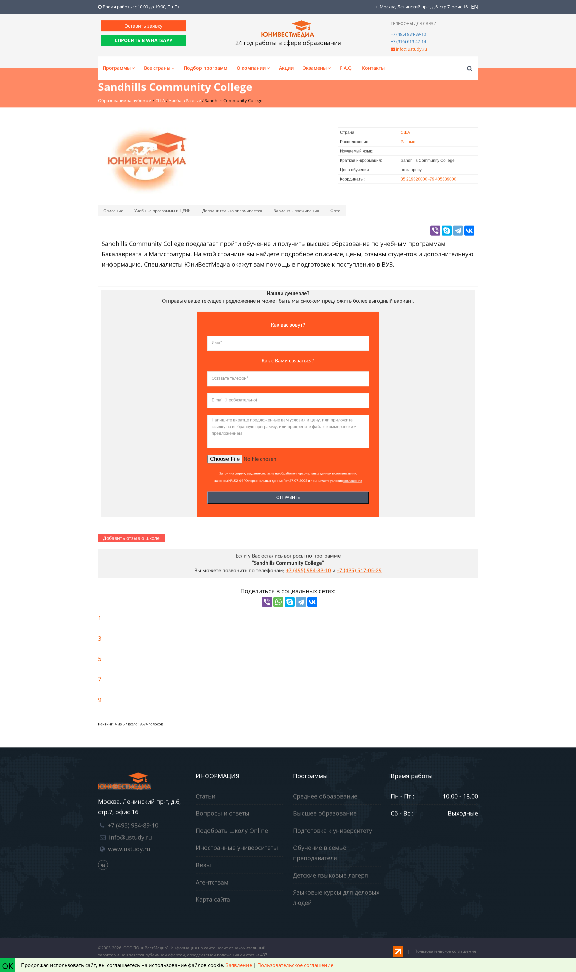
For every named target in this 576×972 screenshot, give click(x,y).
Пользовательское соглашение (445, 951)
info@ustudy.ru (411, 49)
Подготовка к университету (332, 831)
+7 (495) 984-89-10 (408, 34)
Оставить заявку (143, 26)
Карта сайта (213, 899)
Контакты (373, 68)
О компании (251, 68)
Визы (203, 865)
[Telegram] (458, 231)
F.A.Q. (346, 68)
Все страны (157, 68)
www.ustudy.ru (129, 849)
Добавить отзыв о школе (131, 538)
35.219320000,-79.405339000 (428, 179)
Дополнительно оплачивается (232, 211)
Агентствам (212, 882)
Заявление (239, 965)
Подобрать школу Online (232, 831)
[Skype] (447, 231)
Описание (113, 211)
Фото (335, 211)
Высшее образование (325, 813)
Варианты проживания (296, 211)
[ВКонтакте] (469, 231)
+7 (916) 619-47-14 (408, 41)
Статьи (205, 796)
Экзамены (315, 68)
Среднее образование (325, 796)
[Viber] (435, 231)
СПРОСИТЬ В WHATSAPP (143, 40)
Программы (117, 68)
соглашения (352, 481)
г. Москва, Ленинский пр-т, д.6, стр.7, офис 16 (422, 7)
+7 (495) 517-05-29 (359, 571)
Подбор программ (205, 68)
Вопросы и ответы (222, 813)
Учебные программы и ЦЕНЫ (162, 211)
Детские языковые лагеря (330, 875)
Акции (286, 68)
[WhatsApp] (278, 602)
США (405, 132)
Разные (408, 141)
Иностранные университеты (237, 848)
